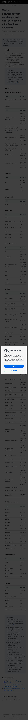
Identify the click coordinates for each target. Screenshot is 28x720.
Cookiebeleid (20, 359)
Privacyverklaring (10, 359)
